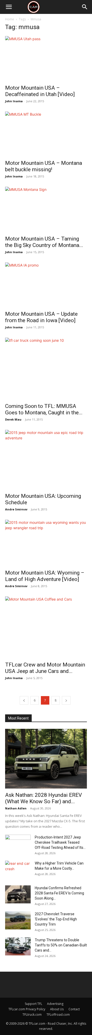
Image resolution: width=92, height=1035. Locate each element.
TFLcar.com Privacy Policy (26, 1009)
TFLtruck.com (32, 1014)
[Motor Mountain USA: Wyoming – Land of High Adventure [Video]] (46, 543)
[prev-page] (24, 700)
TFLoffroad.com (58, 1014)
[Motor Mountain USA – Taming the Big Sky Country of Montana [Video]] (46, 209)
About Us (57, 1009)
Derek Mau (13, 419)
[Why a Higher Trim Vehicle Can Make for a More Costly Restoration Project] (18, 870)
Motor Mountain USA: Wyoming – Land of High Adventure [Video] (44, 576)
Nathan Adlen (16, 808)
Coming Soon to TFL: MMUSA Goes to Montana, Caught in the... (44, 409)
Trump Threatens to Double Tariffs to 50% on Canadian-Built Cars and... (61, 945)
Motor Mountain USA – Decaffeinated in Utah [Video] (40, 91)
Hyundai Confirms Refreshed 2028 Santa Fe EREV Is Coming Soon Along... (59, 893)
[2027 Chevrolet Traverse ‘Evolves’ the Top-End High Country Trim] (18, 920)
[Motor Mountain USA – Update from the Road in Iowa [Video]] (46, 284)
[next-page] (66, 700)
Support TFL (33, 1004)
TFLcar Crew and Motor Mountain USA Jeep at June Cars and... (45, 668)
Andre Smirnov (16, 509)
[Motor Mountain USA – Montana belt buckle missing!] (46, 134)
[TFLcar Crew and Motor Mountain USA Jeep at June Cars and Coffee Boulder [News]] (46, 627)
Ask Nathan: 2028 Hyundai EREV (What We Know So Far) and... (43, 798)
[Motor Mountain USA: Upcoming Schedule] (46, 460)
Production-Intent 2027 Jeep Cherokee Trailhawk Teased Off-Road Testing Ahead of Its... (60, 842)
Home (9, 19)
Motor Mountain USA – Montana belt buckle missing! (43, 166)
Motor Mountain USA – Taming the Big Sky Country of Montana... (44, 242)
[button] (9, 7)
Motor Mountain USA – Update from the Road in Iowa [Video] (41, 317)
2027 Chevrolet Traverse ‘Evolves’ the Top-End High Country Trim (56, 919)
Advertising (55, 1004)
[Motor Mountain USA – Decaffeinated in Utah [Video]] (46, 58)
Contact (74, 1009)
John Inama (14, 101)
